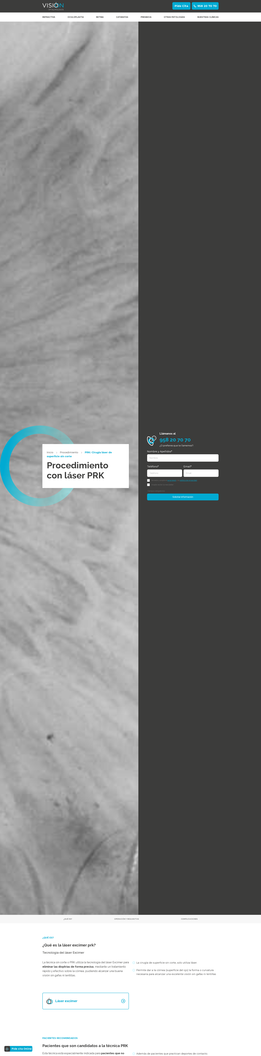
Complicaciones (189, 919)
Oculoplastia (76, 17)
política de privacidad (188, 480)
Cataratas (122, 17)
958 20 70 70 (207, 6)
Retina (100, 17)
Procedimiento (69, 452)
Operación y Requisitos (126, 919)
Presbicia (146, 17)
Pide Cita (181, 6)
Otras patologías (174, 17)
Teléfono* (153, 466)
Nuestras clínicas (208, 17)
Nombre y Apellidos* (159, 451)
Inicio (50, 452)
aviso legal (171, 480)
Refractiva (48, 17)
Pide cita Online (22, 1048)
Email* (188, 466)
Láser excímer (66, 1001)
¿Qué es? (67, 919)
